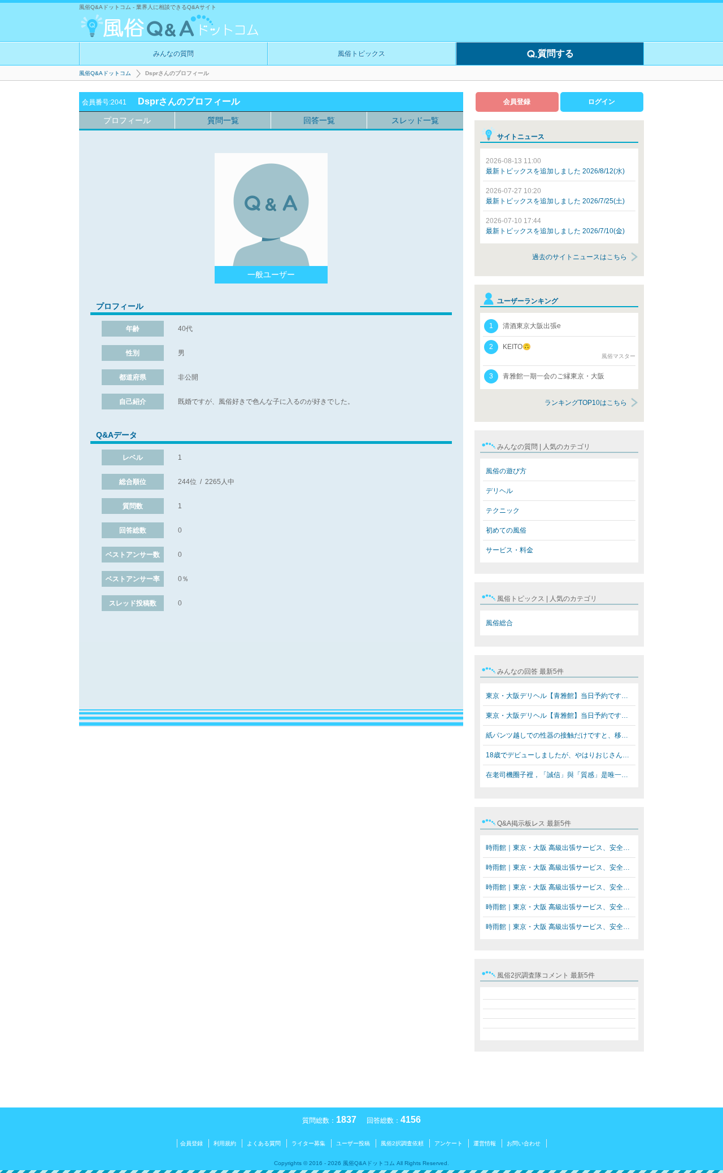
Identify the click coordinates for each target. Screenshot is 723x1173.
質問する (556, 53)
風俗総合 (499, 623)
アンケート (448, 1143)
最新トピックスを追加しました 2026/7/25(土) (555, 196)
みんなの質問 (173, 54)
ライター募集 (308, 1143)
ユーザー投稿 (353, 1143)
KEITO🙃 (562, 351)
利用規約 (225, 1143)
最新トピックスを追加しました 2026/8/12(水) (555, 166)
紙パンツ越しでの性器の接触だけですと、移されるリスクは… (560, 735)
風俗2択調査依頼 (402, 1143)
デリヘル (499, 491)
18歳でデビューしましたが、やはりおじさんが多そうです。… (560, 755)
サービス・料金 (509, 550)
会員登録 (516, 102)
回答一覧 (319, 120)
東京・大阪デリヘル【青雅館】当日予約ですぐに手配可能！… (560, 696)
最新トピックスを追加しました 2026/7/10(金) (555, 226)
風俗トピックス (361, 54)
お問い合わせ (524, 1143)
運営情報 (484, 1143)
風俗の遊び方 (506, 471)
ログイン (601, 102)
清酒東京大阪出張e (525, 326)
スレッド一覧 (415, 120)
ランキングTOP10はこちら (586, 403)
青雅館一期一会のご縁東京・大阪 (546, 376)
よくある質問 (264, 1143)
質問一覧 (223, 120)
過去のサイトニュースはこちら (579, 257)
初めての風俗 (506, 530)
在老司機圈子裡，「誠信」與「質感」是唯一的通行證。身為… (560, 775)
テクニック (503, 510)
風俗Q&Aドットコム (105, 73)
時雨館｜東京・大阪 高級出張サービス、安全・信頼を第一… (560, 848)
